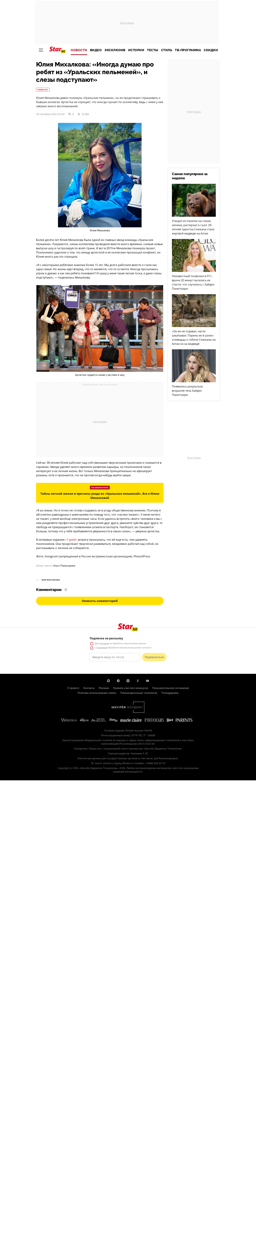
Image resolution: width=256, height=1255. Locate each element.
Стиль (166, 50)
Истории (136, 50)
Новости (79, 50)
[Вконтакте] (128, 680)
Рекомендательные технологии (139, 693)
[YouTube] (147, 680)
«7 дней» (71, 540)
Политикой (101, 647)
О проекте (73, 688)
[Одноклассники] (137, 680)
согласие (104, 643)
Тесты (152, 50)
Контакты (89, 688)
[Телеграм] (118, 680)
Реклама (104, 688)
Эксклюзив (114, 50)
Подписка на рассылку (106, 638)
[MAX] (108, 680)
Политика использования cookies (96, 693)
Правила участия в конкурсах (130, 688)
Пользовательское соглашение (170, 688)
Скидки (211, 50)
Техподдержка (170, 693)
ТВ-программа (188, 50)
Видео (96, 50)
